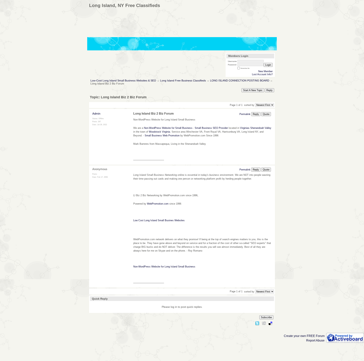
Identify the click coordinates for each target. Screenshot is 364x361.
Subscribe (266, 317)
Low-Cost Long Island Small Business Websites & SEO (123, 80)
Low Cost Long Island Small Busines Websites (159, 220)
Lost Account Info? (262, 74)
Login (268, 64)
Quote (266, 114)
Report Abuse (315, 340)
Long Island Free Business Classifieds (183, 80)
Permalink (244, 114)
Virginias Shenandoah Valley (255, 128)
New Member (265, 71)
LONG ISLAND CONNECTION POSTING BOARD (239, 80)
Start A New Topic (253, 90)
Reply (269, 90)
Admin (96, 113)
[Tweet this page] (257, 322)
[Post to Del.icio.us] (270, 322)
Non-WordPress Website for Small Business (168, 128)
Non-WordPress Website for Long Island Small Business (164, 266)
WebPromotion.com (158, 203)
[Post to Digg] (264, 322)
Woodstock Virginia (159, 131)
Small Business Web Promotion (162, 135)
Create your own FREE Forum (304, 336)
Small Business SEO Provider (211, 128)
